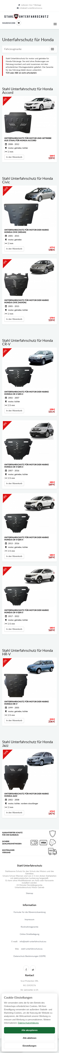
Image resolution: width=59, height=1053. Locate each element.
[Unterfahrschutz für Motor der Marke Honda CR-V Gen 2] (29, 368)
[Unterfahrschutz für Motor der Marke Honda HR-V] (29, 678)
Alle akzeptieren (29, 1030)
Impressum (29, 920)
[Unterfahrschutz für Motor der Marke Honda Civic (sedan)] (29, 206)
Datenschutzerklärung (28, 1023)
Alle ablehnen (29, 1038)
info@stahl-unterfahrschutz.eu (30, 8)
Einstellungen (29, 1046)
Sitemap (29, 893)
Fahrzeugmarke (13, 49)
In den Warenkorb (14, 157)
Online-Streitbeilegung (29, 934)
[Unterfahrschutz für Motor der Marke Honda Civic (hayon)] (29, 278)
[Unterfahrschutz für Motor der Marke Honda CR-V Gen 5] (29, 587)
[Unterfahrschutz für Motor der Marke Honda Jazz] (29, 770)
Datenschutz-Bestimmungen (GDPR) (29, 956)
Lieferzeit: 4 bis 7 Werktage (31, 5)
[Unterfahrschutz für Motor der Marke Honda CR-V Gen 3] (29, 441)
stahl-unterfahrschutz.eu (32, 949)
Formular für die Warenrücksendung (30, 912)
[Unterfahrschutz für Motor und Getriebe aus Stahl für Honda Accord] (29, 116)
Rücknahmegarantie (29, 927)
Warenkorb (4, 23)
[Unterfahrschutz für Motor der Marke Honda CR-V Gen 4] (29, 514)
